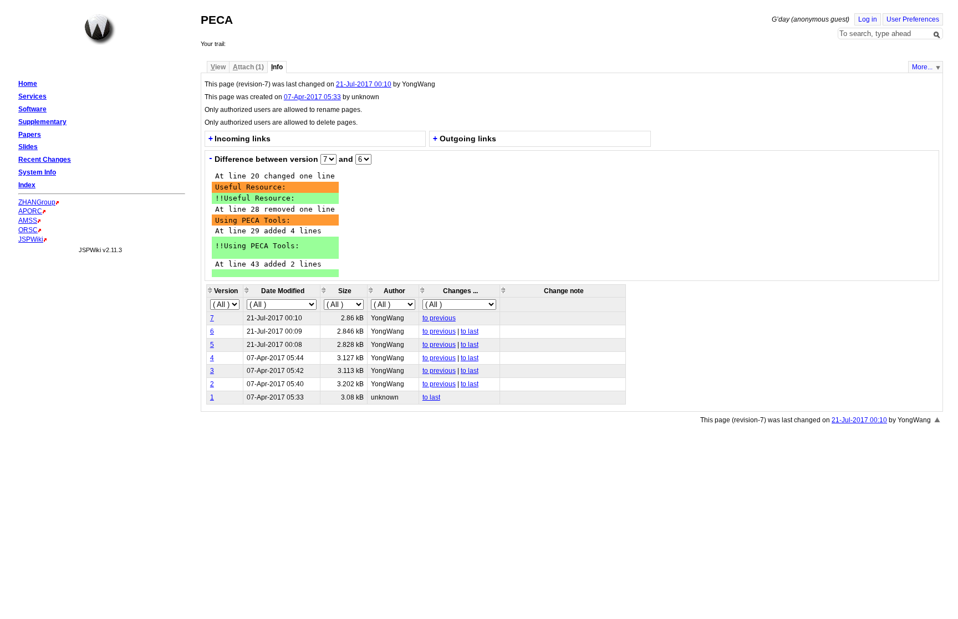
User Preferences (912, 19)
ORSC (28, 230)
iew (218, 67)
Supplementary (42, 122)
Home (100, 29)
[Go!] (936, 34)
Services (32, 96)
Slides (28, 147)
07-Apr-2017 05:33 (312, 97)
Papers (29, 135)
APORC (30, 211)
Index (26, 185)
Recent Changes (44, 159)
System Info (37, 172)
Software (32, 109)
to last (469, 331)
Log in (867, 19)
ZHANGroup (36, 202)
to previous (439, 318)
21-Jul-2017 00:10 (363, 84)
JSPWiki (30, 239)
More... (922, 67)
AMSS (27, 220)
